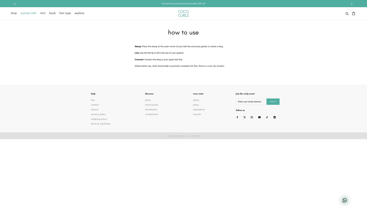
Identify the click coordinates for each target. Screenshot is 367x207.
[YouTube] (259, 117)
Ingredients (199, 109)
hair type (65, 13)
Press (196, 104)
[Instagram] (251, 117)
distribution (151, 109)
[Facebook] (237, 117)
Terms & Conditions (101, 123)
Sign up (273, 102)
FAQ (93, 100)
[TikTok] (267, 117)
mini (43, 13)
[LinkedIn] (274, 117)
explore (79, 13)
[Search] (347, 13)
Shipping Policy (99, 119)
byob (52, 13)
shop (14, 13)
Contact (95, 104)
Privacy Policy (98, 114)
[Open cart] (353, 13)
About (196, 100)
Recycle (197, 114)
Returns (94, 109)
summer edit (29, 13)
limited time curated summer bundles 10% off (183, 3)
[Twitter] (244, 117)
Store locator (151, 104)
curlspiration (151, 114)
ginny (148, 100)
